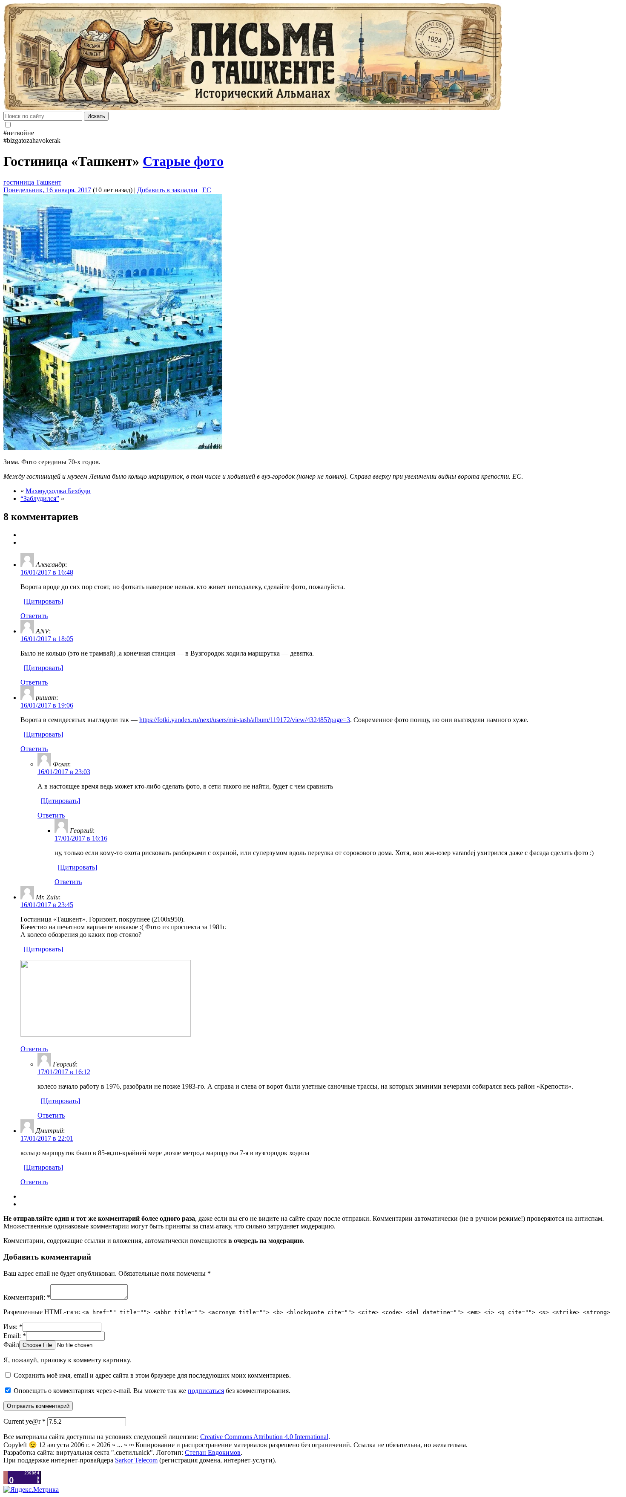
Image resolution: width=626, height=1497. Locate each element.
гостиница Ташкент (32, 182)
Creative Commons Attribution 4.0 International (264, 1436)
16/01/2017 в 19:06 (46, 705)
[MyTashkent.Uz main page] (313, 57)
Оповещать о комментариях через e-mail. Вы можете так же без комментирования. (151, 1390)
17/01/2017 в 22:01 (46, 1138)
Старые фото (183, 161)
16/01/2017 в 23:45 (46, 904)
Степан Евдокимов (213, 1452)
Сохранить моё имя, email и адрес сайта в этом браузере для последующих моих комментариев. (152, 1375)
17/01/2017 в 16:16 (81, 838)
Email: (14, 1335)
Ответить (34, 615)
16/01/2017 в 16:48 (46, 572)
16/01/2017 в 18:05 (46, 638)
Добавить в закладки (167, 190)
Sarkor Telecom (136, 1460)
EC (206, 190)
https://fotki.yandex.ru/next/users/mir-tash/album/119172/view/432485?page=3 (244, 719)
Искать (96, 116)
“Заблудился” (39, 498)
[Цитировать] (43, 601)
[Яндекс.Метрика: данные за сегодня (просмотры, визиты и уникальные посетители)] (31, 1490)
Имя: (13, 1326)
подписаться (206, 1390)
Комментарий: (26, 1297)
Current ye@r (24, 1421)
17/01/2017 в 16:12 (63, 1071)
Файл (11, 1344)
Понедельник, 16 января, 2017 (47, 190)
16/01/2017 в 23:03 (63, 771)
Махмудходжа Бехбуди (58, 490)
